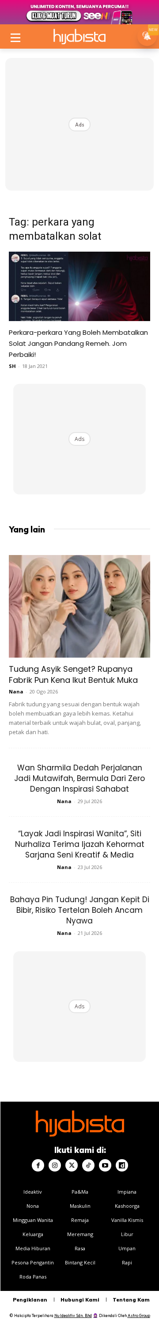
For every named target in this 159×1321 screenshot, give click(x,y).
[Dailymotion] (122, 1165)
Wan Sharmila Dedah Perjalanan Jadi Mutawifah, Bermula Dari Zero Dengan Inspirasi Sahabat (79, 778)
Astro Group (139, 1315)
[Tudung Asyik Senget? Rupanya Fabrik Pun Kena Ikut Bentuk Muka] (79, 606)
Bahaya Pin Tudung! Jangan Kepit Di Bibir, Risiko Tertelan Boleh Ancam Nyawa (79, 910)
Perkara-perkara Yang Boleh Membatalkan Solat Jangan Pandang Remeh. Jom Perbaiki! (78, 343)
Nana (16, 691)
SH (12, 366)
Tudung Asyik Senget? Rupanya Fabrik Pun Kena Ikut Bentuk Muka (73, 674)
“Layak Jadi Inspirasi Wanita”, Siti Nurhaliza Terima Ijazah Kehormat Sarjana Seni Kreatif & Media (79, 844)
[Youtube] (105, 1165)
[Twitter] (71, 1165)
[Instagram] (55, 1165)
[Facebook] (38, 1165)
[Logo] (79, 36)
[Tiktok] (88, 1165)
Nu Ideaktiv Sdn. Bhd (73, 1315)
